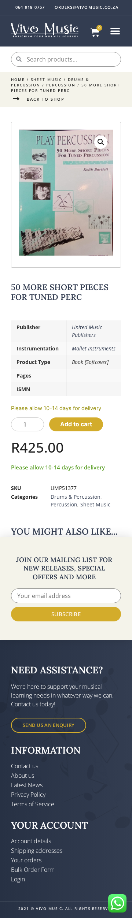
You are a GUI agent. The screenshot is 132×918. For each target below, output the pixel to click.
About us (22, 775)
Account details (31, 841)
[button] (115, 30)
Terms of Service (32, 804)
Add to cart (76, 424)
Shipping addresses (36, 850)
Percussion (61, 85)
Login (18, 879)
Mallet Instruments (93, 348)
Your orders (26, 860)
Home (18, 79)
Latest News (27, 785)
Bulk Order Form (33, 869)
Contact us (24, 766)
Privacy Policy (28, 794)
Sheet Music (46, 79)
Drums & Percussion (75, 496)
